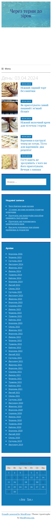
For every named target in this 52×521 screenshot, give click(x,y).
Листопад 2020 (16, 403)
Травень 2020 (15, 423)
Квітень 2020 (15, 427)
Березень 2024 (15, 281)
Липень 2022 (15, 337)
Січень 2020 (14, 437)
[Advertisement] (26, 49)
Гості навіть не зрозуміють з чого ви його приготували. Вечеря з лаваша (34, 164)
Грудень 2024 (15, 260)
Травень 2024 (15, 274)
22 (9, 487)
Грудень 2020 (15, 399)
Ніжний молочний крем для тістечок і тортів (35, 124)
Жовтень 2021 (15, 364)
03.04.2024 (26, 84)
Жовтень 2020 (15, 406)
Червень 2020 (15, 420)
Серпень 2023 (15, 305)
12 (31, 477)
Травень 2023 (15, 316)
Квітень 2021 (15, 385)
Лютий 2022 (14, 354)
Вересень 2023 (16, 302)
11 (26, 477)
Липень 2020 (15, 416)
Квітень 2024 (15, 278)
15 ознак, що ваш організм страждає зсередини (25, 210)
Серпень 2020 (15, 413)
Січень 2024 (14, 288)
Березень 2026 (15, 253)
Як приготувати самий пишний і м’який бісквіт (34, 108)
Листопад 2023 (16, 295)
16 (15, 482)
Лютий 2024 (14, 285)
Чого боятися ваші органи (21, 206)
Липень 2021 (15, 375)
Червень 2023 (15, 312)
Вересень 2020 (16, 409)
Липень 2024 (15, 271)
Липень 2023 (15, 309)
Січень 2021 (14, 396)
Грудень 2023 (15, 292)
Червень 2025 (15, 257)
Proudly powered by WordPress (16, 514)
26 (31, 487)
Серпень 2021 (15, 371)
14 (43, 477)
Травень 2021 (15, 382)
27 (37, 487)
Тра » (30, 499)
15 (9, 482)
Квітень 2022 (15, 347)
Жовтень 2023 (15, 298)
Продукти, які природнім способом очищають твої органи (24, 216)
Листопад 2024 (16, 264)
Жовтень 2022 (15, 330)
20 (37, 482)
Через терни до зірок (26, 13)
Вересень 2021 (16, 368)
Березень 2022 (15, 351)
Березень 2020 (15, 430)
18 (26, 482)
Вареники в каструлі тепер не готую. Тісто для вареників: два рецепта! (34, 145)
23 (15, 487)
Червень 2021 (15, 378)
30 (15, 491)
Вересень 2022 (16, 333)
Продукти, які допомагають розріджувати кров (21, 222)
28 (43, 487)
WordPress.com (27, 517)
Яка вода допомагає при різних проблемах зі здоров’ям (22, 228)
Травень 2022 (15, 344)
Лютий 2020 (14, 434)
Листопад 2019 (16, 444)
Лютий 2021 (14, 392)
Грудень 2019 (15, 441)
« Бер (22, 499)
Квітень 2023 (15, 319)
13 (37, 477)
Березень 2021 (15, 389)
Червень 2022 (15, 340)
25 (26, 487)
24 (20, 487)
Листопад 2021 (16, 361)
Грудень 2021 (15, 357)
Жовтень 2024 (15, 267)
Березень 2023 (15, 323)
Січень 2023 (14, 326)
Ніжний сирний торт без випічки (33, 89)
